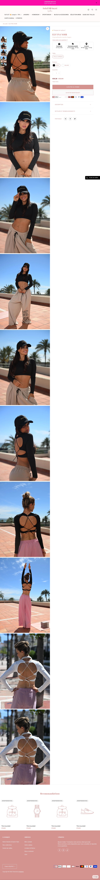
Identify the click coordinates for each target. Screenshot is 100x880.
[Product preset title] (12, 811)
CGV (26, 854)
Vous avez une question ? (59, 40)
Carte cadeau (28, 845)
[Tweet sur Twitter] (75, 118)
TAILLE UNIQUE (58, 56)
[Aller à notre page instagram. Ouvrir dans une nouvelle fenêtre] (63, 850)
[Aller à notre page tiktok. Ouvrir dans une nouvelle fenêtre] (67, 850)
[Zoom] (47, 28)
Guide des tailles (7, 848)
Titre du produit (5, 826)
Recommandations (50, 793)
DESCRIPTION (59, 104)
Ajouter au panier (72, 87)
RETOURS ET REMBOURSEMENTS (65, 111)
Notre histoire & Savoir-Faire (11, 842)
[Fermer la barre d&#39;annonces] (96, 3)
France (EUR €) (9, 866)
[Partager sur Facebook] (70, 118)
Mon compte (28, 842)
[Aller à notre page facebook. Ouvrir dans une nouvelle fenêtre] (59, 850)
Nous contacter (29, 851)
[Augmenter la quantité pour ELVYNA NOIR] (59, 73)
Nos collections (7, 845)
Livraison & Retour (30, 848)
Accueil (5, 23)
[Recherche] (92, 9)
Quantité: (55, 69)
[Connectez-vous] (88, 9)
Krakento (21, 871)
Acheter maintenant (73, 92)
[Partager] (65, 118)
